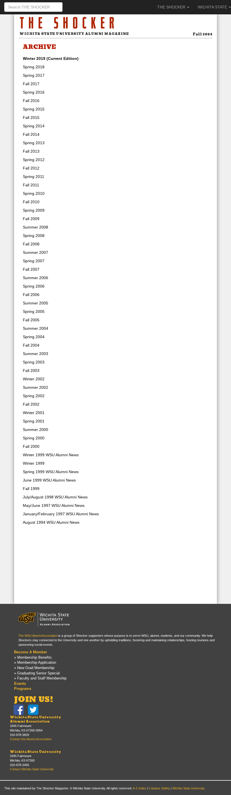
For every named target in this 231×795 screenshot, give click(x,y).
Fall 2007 (31, 269)
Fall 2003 (31, 370)
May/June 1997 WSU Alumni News (54, 505)
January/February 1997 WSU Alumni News (61, 514)
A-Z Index (139, 788)
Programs (22, 688)
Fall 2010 (31, 202)
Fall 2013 (31, 151)
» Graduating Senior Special (37, 673)
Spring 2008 (34, 235)
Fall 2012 (31, 168)
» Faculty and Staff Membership (40, 678)
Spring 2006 (34, 286)
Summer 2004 (35, 328)
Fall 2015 (31, 117)
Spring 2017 (34, 75)
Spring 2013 (34, 143)
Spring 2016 (34, 92)
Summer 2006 (35, 277)
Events (20, 683)
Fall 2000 (31, 446)
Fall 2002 (31, 404)
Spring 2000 (34, 438)
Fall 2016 (31, 100)
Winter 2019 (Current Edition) (51, 58)
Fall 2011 (31, 185)
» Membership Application (35, 662)
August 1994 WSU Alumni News (51, 522)
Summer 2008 (35, 227)
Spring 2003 (34, 362)
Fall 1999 (31, 488)
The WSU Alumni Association (37, 635)
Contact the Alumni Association (31, 739)
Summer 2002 (35, 387)
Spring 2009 (34, 210)
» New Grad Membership (34, 668)
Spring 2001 (34, 421)
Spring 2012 (34, 159)
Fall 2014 (31, 134)
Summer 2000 (35, 429)
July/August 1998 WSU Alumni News (55, 497)
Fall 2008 (31, 244)
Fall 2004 (31, 345)
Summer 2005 (35, 303)
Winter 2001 (34, 412)
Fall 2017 (31, 84)
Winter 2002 (34, 379)
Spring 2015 (34, 109)
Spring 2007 (34, 261)
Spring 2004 (34, 337)
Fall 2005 (31, 320)
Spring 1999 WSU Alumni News (51, 471)
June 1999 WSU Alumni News (49, 480)
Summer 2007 (35, 252)
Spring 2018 (34, 67)
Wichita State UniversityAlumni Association (35, 719)
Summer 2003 (35, 353)
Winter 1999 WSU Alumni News (51, 455)
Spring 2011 (33, 176)
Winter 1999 (34, 463)
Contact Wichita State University (32, 769)
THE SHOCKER (171, 7)
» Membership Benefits (33, 657)
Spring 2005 (34, 311)
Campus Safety (159, 788)
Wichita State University (35, 751)
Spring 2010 (34, 193)
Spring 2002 (34, 396)
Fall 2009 (31, 218)
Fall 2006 (31, 294)
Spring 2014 (34, 126)
